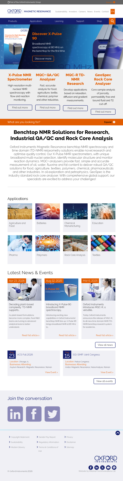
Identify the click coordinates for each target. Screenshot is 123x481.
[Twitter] (102, 467)
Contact (105, 11)
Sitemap (70, 447)
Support (80, 21)
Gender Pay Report (47, 437)
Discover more (43, 58)
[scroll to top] (118, 433)
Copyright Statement (20, 437)
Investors (73, 11)
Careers (82, 11)
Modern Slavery (18, 447)
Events (97, 11)
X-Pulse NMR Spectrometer (20, 77)
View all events (104, 381)
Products (12, 21)
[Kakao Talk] (114, 467)
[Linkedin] (96, 467)
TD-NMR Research (76, 79)
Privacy (69, 437)
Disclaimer (71, 442)
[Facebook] (90, 467)
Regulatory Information (49, 442)
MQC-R (72, 75)
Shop (99, 21)
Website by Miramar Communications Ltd (97, 471)
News (90, 11)
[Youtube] (108, 467)
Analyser (48, 79)
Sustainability (61, 11)
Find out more (20, 107)
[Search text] (105, 21)
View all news (105, 345)
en (112, 11)
